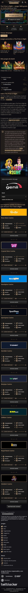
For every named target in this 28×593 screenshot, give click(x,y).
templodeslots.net (14, 591)
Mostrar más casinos (14, 506)
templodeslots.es (8, 590)
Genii (2, 98)
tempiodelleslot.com (18, 590)
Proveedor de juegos (6, 77)
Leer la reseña (21, 29)
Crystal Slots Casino (8, 251)
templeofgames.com (21, 588)
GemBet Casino (6, 351)
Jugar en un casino (14, 120)
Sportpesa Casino (7, 318)
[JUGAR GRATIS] (6, 45)
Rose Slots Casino (7, 218)
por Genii (14, 8)
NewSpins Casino (7, 284)
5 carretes (4, 36)
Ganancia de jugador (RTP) (7, 82)
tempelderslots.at (10, 588)
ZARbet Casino (6, 417)
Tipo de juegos (4, 87)
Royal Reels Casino (7, 451)
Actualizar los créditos (14, 29)
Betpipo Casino (6, 384)
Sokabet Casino (6, 484)
